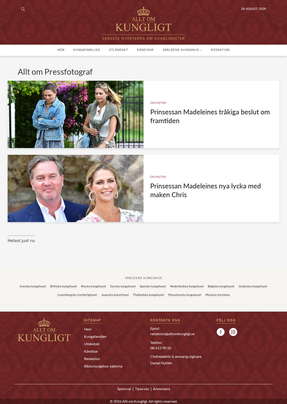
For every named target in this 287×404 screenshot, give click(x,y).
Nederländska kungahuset (187, 286)
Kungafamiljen (86, 50)
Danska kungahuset (123, 286)
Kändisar (145, 50)
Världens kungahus (181, 50)
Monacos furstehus (217, 295)
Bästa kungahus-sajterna (103, 366)
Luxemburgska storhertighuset (77, 295)
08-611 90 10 (160, 348)
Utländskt (118, 50)
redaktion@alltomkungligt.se (172, 334)
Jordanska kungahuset (252, 286)
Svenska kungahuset (33, 286)
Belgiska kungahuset (221, 286)
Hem (61, 50)
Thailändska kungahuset (148, 295)
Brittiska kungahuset (63, 286)
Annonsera (161, 389)
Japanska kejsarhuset (115, 295)
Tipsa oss (142, 389)
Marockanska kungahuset (184, 295)
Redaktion (220, 50)
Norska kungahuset (93, 286)
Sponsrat (124, 389)
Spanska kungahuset (153, 286)
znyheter (158, 103)
